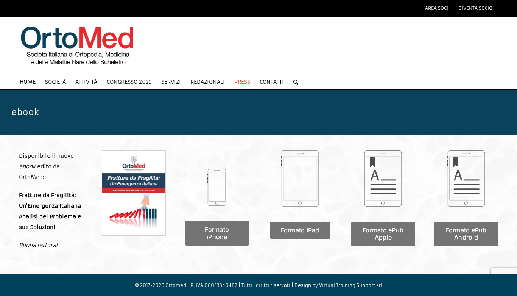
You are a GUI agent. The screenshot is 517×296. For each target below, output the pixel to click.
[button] (295, 81)
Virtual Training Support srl (350, 285)
